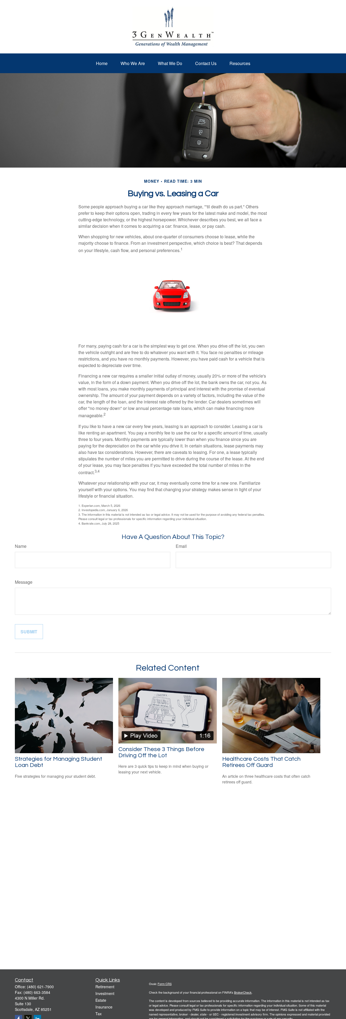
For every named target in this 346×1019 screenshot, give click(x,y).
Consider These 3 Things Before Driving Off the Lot (161, 752)
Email (181, 546)
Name (20, 546)
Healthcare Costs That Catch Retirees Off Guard (261, 762)
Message (23, 582)
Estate (100, 1000)
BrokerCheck (243, 992)
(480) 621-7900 (40, 986)
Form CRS (165, 983)
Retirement (104, 986)
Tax (98, 1013)
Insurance (103, 1007)
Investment (104, 993)
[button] (101, 63)
